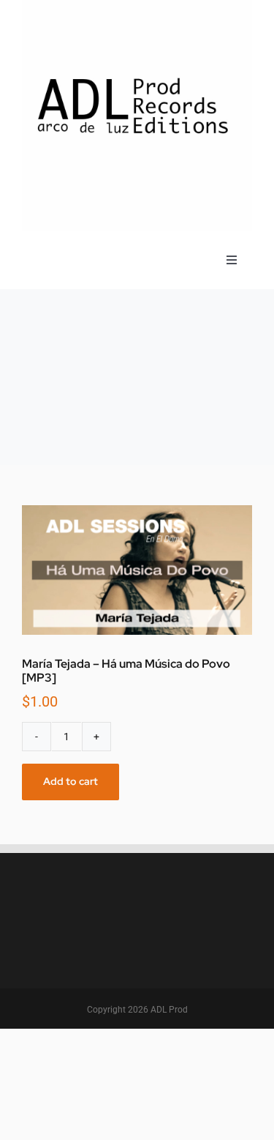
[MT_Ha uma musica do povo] (137, 570)
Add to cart (70, 781)
